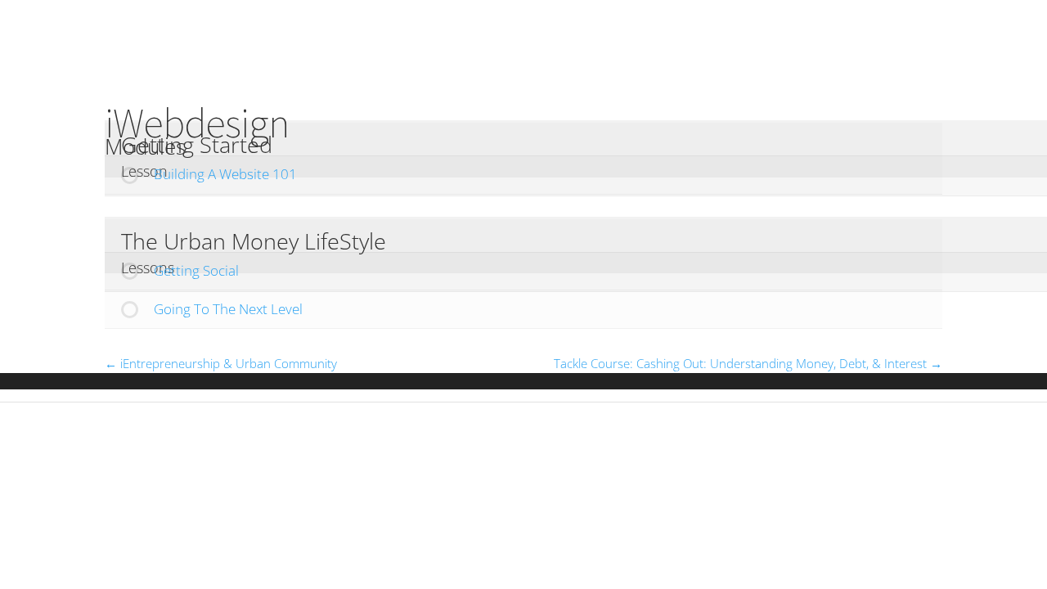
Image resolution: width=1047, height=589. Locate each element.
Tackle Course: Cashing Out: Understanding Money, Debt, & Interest (742, 363)
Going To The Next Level (228, 308)
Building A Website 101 (225, 173)
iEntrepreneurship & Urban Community (227, 363)
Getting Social (196, 270)
